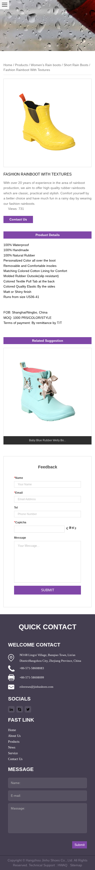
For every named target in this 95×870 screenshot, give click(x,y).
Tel (16, 507)
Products (21, 65)
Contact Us (18, 219)
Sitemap (76, 865)
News (11, 747)
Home (7, 65)
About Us (14, 736)
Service (13, 753)
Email (18, 492)
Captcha (20, 522)
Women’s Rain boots (46, 65)
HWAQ (62, 865)
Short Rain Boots (76, 65)
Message (20, 537)
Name (18, 478)
